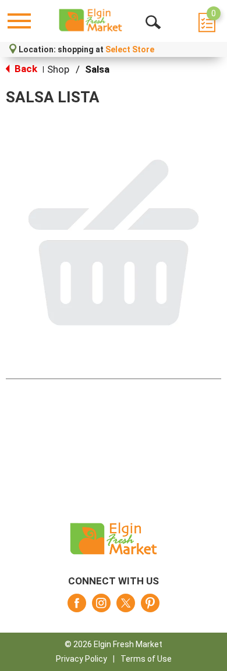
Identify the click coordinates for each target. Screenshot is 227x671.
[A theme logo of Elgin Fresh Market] (90, 21)
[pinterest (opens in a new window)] (150, 606)
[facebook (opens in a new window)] (77, 606)
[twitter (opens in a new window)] (125, 606)
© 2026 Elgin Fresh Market (113, 644)
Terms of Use (146, 658)
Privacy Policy (81, 658)
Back (24, 68)
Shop (58, 69)
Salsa (97, 69)
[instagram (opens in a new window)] (101, 606)
